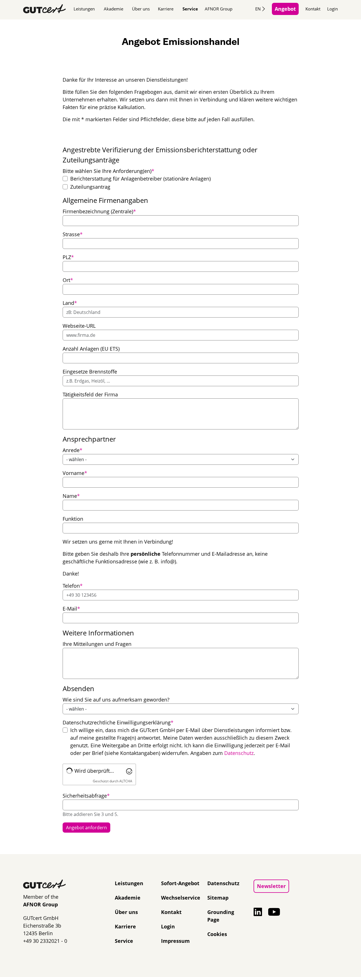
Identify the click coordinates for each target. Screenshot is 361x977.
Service (190, 9)
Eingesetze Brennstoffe (90, 371)
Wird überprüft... (94, 770)
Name (71, 495)
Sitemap (217, 897)
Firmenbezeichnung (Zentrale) (99, 211)
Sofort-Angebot (180, 883)
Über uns (141, 9)
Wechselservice (180, 897)
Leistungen (84, 9)
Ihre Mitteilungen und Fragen (97, 644)
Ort (68, 279)
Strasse (73, 234)
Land (70, 302)
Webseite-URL (79, 325)
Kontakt (312, 9)
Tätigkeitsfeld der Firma (90, 394)
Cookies (217, 934)
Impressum (175, 940)
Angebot (285, 8)
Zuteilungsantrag (90, 186)
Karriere (165, 9)
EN (258, 9)
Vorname (75, 472)
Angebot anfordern (86, 827)
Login (332, 9)
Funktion (73, 518)
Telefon (73, 585)
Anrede (72, 449)
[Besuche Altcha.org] (129, 770)
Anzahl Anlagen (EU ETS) (91, 348)
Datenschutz (239, 753)
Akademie (113, 9)
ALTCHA (125, 781)
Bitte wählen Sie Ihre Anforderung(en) (108, 170)
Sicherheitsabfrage (86, 795)
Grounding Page (220, 916)
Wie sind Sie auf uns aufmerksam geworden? (116, 699)
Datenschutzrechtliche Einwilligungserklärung (118, 722)
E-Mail (71, 608)
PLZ (68, 256)
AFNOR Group (218, 9)
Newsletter (271, 886)
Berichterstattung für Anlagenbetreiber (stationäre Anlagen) (140, 178)
